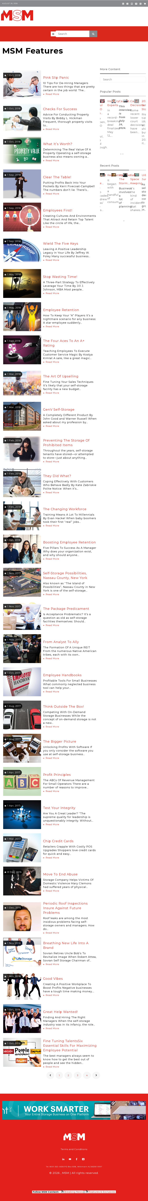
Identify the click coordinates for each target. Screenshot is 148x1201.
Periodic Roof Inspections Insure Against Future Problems (65, 908)
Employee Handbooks (62, 675)
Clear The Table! (57, 177)
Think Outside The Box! (63, 707)
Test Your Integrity (59, 808)
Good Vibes (53, 979)
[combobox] (76, 34)
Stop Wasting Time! (60, 277)
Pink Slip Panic (56, 78)
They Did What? (57, 476)
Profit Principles (57, 775)
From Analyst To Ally (61, 642)
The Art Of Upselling (60, 376)
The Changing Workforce (65, 509)
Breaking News (73, 1191)
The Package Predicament (66, 609)
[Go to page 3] (124, 154)
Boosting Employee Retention (69, 542)
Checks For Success (60, 109)
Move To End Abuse (60, 874)
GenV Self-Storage (59, 409)
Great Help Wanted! (60, 1012)
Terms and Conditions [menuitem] (74, 1149)
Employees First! (57, 210)
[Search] (93, 34)
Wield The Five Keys (60, 244)
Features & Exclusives (102, 1191)
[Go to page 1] (121, 154)
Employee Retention (61, 310)
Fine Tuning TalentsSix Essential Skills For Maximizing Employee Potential (70, 1045)
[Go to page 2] (122, 154)
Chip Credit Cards (58, 841)
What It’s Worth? (57, 144)
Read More (52, 94)
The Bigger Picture (59, 741)
